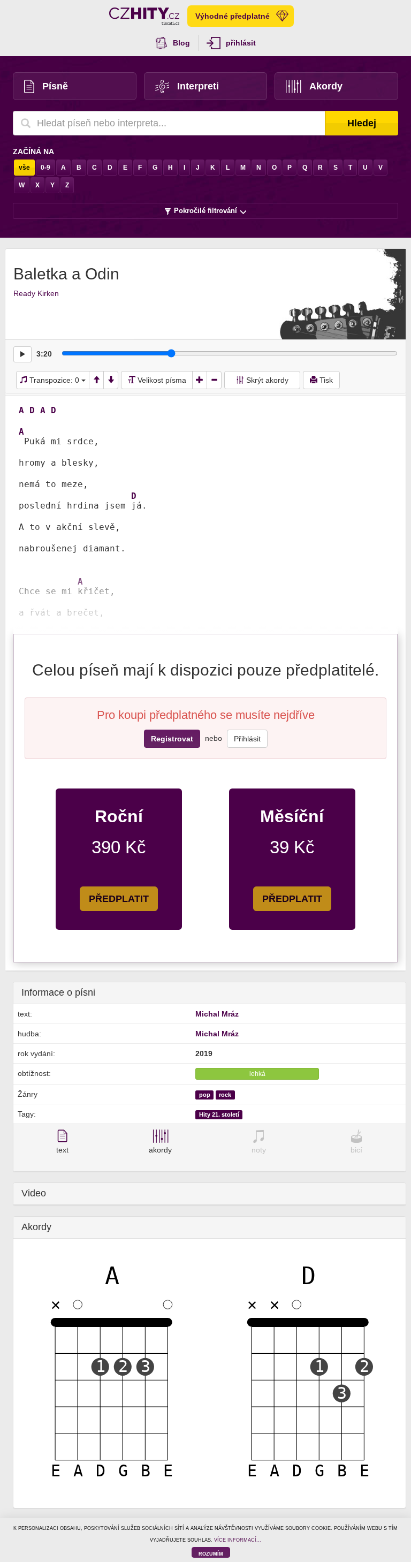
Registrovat (172, 738)
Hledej (361, 123)
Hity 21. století (219, 1114)
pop (204, 1094)
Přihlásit (247, 738)
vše (24, 167)
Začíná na (33, 151)
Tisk (325, 380)
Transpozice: (53, 380)
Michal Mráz (217, 1014)
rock (225, 1094)
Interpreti (198, 86)
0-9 (45, 167)
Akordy (325, 86)
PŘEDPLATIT (119, 898)
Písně (55, 86)
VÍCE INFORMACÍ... (237, 1540)
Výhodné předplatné (232, 16)
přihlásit (241, 43)
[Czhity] (144, 16)
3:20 (44, 354)
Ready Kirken (36, 293)
